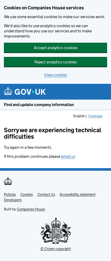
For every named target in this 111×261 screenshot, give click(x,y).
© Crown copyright (56, 248)
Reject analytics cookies (55, 61)
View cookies (55, 74)
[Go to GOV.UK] (25, 91)
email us (68, 156)
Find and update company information (39, 104)
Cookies (26, 194)
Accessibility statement (78, 194)
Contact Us (46, 194)
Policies (10, 194)
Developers (13, 199)
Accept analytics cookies (55, 47)
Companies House (31, 209)
